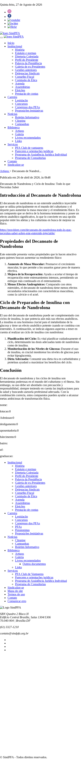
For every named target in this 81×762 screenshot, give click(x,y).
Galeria (19, 134)
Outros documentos (34, 563)
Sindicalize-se (16, 164)
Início (11, 43)
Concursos (21, 103)
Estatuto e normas (25, 53)
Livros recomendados (28, 137)
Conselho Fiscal (24, 76)
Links (18, 141)
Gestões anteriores (26, 70)
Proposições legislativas (29, 110)
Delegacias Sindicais (27, 73)
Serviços (13, 144)
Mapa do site (15, 591)
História (19, 49)
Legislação (21, 100)
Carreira (12, 97)
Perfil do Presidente (26, 59)
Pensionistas (22, 530)
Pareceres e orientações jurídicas (34, 151)
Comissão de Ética (26, 80)
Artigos (19, 130)
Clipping (20, 120)
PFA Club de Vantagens (29, 574)
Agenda (19, 83)
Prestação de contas (26, 93)
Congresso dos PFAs (27, 107)
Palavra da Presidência (28, 63)
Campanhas (22, 124)
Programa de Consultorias (30, 158)
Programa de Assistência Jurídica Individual (41, 154)
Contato (12, 161)
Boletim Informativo (27, 117)
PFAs (18, 526)
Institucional (15, 46)
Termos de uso (16, 594)
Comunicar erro (17, 601)
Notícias (12, 114)
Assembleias (22, 86)
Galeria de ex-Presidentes (30, 66)
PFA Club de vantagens (29, 147)
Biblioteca (14, 127)
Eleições (20, 90)
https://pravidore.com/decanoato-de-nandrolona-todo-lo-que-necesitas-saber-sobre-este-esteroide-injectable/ (36, 231)
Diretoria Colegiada (26, 56)
